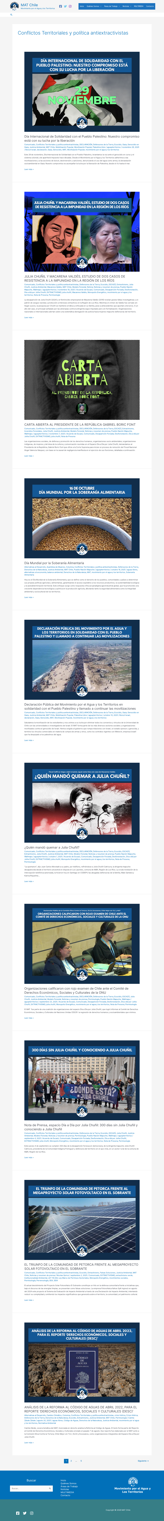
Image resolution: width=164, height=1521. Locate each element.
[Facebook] (60, 6)
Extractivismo (122, 284)
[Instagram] (70, 6)
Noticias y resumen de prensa (106, 287)
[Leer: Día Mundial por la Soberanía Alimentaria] (82, 518)
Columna (70, 567)
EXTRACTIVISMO (54, 292)
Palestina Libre (99, 147)
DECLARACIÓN (85, 144)
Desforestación (131, 290)
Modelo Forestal (79, 287)
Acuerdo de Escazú (84, 290)
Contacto (150, 6)
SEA (51, 1280)
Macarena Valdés (54, 287)
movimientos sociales (118, 1278)
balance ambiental (55, 572)
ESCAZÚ (112, 284)
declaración (42, 150)
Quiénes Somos (93, 6)
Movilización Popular (83, 147)
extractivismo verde (124, 1275)
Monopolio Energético (97, 292)
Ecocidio (117, 144)
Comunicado (29, 144)
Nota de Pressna (41, 295)
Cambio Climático (54, 1415)
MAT (64, 150)
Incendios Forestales (33, 431)
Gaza (124, 144)
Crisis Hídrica (132, 1415)
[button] (100, 6)
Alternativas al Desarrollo (35, 567)
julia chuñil (66, 292)
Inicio (82, 6)
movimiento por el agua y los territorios (102, 150)
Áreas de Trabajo (111, 6)
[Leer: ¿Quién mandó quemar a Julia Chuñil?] (82, 802)
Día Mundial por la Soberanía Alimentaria (54, 563)
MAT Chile (29, 5)
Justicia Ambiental (37, 147)
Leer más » (29, 169)
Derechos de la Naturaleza (35, 569)
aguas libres (132, 569)
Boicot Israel (30, 150)
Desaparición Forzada (114, 290)
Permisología (54, 295)
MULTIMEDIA (138, 6)
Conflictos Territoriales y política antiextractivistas (57, 144)
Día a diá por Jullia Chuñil (35, 292)
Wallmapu (37, 290)
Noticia (90, 287)
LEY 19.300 (53, 1278)
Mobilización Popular (64, 147)
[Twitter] (65, 6)
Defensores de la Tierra (103, 144)
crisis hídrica (120, 1415)
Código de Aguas (71, 1420)
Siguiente (143, 1461)
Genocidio (57, 150)
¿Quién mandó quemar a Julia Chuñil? (51, 847)
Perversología (42, 1280)
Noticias (126, 6)
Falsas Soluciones (107, 1272)
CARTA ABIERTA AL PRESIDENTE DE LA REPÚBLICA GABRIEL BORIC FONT (80, 424)
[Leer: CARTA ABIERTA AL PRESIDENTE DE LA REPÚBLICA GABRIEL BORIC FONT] (82, 380)
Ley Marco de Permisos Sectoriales (74, 1278)
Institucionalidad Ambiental (35, 1278)
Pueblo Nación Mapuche (121, 431)
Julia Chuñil (48, 431)
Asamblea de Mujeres (56, 567)
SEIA (56, 1280)
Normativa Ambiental (47, 1423)
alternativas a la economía (35, 572)
